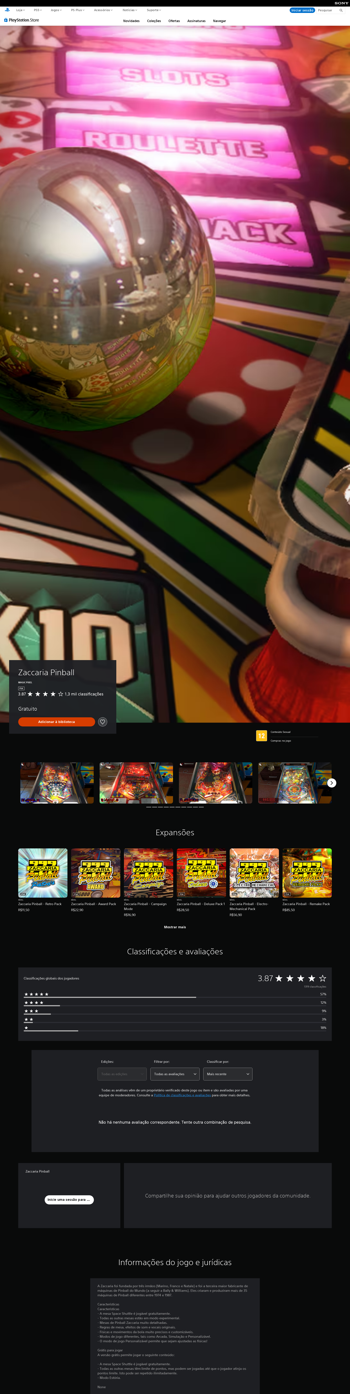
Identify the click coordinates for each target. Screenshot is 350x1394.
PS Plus (76, 10)
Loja (19, 10)
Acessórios (102, 10)
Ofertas (174, 21)
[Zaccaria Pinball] (57, 783)
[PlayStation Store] (23, 20)
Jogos (55, 10)
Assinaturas (196, 21)
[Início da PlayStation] (7, 10)
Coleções (154, 21)
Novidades (131, 21)
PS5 (36, 10)
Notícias (129, 10)
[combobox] (122, 1074)
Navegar (219, 21)
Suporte (153, 10)
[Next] (331, 783)
